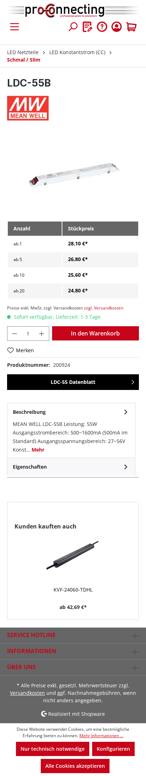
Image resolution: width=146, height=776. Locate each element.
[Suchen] (72, 27)
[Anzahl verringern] (14, 333)
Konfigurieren (113, 748)
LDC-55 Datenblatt (73, 382)
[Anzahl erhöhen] (41, 333)
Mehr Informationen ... (101, 736)
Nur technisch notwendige (53, 748)
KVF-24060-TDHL (73, 589)
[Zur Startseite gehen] (73, 11)
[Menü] (14, 27)
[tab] (71, 430)
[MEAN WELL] (73, 108)
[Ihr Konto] (116, 27)
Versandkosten (27, 692)
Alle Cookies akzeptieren (75, 765)
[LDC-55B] (73, 175)
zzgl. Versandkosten (103, 308)
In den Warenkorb (95, 333)
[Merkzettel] (87, 27)
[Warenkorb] (131, 27)
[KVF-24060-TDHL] (73, 555)
